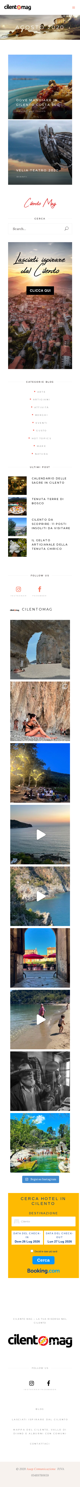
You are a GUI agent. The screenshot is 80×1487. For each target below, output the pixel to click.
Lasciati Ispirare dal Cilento (40, 1419)
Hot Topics (37, 111)
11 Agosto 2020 (59, 60)
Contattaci (40, 1443)
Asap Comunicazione (41, 1469)
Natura (41, 454)
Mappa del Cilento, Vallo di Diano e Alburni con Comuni (40, 1431)
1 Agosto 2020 (60, 126)
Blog (40, 1409)
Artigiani (41, 399)
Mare (41, 446)
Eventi (22, 177)
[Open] (40, 649)
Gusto (21, 111)
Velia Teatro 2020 (37, 170)
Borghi (41, 415)
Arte (41, 392)
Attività (41, 407)
